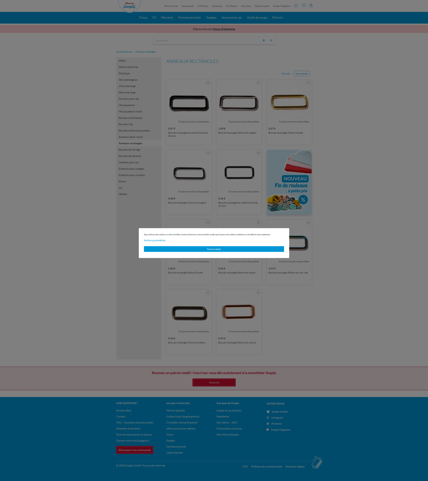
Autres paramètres (155, 240)
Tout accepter (214, 249)
